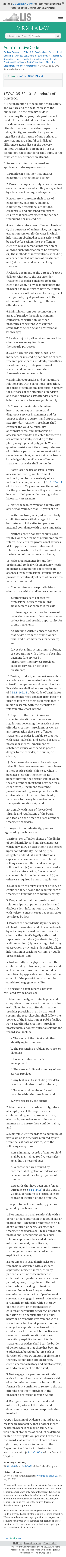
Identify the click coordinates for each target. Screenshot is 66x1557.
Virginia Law (33, 27)
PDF (32, 76)
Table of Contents (12, 52)
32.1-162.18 (19, 692)
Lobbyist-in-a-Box (32, 1543)
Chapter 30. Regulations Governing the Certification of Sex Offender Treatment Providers (33, 59)
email (40, 76)
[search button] (58, 36)
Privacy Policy (49, 1543)
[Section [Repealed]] (6, 76)
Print (23, 76)
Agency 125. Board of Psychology (31, 55)
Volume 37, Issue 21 (47, 1475)
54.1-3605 (27, 1466)
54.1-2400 (12, 1466)
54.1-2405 (35, 1190)
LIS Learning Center (23, 3)
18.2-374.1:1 (54, 482)
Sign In (49, 1553)
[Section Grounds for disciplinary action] (17, 76)
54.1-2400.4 (35, 1452)
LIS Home (17, 1543)
